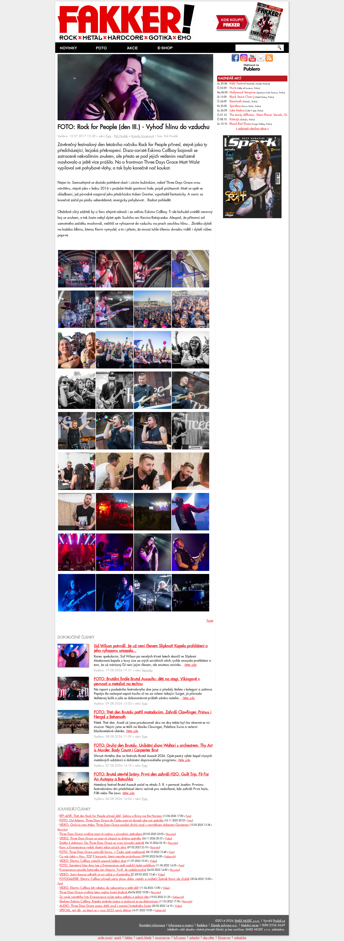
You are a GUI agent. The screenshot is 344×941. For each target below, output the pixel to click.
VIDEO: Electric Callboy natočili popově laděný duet (92, 861)
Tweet (209, 620)
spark (117, 937)
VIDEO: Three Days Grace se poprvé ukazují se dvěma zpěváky (100, 838)
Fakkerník (170, 856)
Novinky (147, 670)
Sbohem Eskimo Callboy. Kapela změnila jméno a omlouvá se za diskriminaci (108, 901)
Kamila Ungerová (142, 136)
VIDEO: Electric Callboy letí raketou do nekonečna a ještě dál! (99, 888)
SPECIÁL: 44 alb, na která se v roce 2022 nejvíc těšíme (95, 910)
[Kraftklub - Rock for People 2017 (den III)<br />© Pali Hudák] (190, 529)
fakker (129, 937)
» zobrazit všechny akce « (252, 128)
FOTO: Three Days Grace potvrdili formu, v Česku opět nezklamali (102, 852)
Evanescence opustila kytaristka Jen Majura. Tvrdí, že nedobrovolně (102, 869)
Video (168, 838)
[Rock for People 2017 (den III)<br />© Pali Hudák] (152, 327)
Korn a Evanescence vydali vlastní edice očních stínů (92, 847)
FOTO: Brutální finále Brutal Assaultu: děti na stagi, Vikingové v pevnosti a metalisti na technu (147, 681)
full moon (180, 937)
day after (208, 937)
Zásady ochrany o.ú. (224, 925)
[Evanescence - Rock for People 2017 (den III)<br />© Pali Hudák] (114, 570)
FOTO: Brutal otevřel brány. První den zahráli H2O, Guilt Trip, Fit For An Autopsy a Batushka (151, 776)
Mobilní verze (249, 925)
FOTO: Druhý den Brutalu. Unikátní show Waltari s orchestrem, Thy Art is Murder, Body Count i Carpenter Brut (153, 748)
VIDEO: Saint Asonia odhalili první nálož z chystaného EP (96, 874)
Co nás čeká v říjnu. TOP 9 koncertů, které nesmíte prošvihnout (100, 856)
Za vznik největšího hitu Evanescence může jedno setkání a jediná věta (104, 897)
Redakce (202, 925)
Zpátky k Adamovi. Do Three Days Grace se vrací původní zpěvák (101, 843)
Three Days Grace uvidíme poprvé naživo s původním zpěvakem (101, 834)
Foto (108, 136)
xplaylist (194, 937)
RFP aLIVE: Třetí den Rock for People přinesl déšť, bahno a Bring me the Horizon (110, 816)
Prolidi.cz (279, 921)
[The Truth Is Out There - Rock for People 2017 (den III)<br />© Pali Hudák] (76, 286)
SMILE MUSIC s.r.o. (247, 921)
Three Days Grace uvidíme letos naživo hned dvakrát (93, 892)
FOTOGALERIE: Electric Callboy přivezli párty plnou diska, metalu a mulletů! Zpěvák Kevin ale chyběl (124, 879)
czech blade (143, 937)
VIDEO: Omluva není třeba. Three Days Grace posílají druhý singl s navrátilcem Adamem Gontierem (124, 825)
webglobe (240, 937)
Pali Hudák (121, 136)
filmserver (224, 937)
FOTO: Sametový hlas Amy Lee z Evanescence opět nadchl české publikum (107, 865)
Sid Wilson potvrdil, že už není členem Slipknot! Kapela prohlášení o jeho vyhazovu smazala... (151, 648)
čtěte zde (190, 665)
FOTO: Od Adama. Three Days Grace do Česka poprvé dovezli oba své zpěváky (111, 820)
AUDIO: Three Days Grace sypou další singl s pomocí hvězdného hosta (105, 906)
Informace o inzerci (180, 925)
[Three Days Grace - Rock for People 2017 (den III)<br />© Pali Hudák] (114, 408)
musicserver (162, 937)
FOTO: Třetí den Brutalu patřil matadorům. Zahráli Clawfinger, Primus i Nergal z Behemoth (152, 714)
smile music (105, 937)
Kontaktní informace (152, 925)
